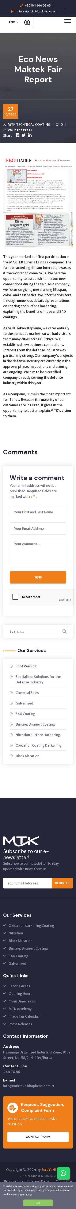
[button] (22, 1194)
